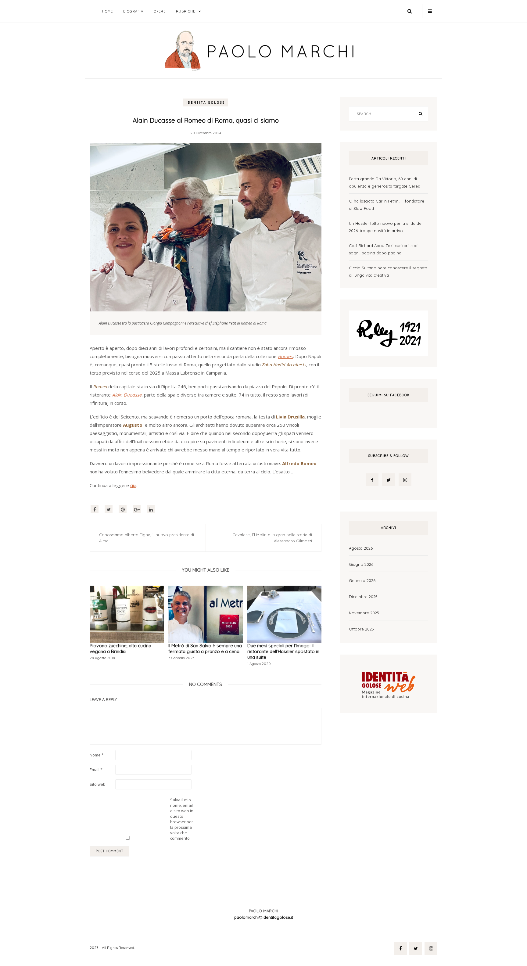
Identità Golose (205, 102)
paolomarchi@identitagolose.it (263, 917)
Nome (97, 755)
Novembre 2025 (364, 612)
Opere (160, 11)
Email (96, 769)
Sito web (98, 784)
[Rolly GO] (388, 332)
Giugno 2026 (361, 564)
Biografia (133, 11)
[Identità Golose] (388, 683)
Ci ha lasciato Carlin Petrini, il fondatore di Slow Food (386, 205)
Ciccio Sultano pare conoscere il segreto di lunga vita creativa (388, 271)
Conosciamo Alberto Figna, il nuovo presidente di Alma (146, 537)
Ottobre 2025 (361, 629)
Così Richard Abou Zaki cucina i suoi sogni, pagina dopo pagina (383, 249)
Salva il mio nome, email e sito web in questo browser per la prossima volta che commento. (181, 819)
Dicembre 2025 (363, 596)
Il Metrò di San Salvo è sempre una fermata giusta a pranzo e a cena (205, 648)
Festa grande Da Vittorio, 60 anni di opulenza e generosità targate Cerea (384, 182)
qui (133, 485)
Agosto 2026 (361, 548)
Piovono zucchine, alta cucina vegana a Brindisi (120, 648)
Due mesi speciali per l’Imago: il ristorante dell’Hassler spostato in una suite (283, 651)
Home (107, 11)
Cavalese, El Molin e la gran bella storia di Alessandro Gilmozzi (272, 537)
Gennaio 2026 (362, 580)
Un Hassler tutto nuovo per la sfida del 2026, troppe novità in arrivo (385, 227)
